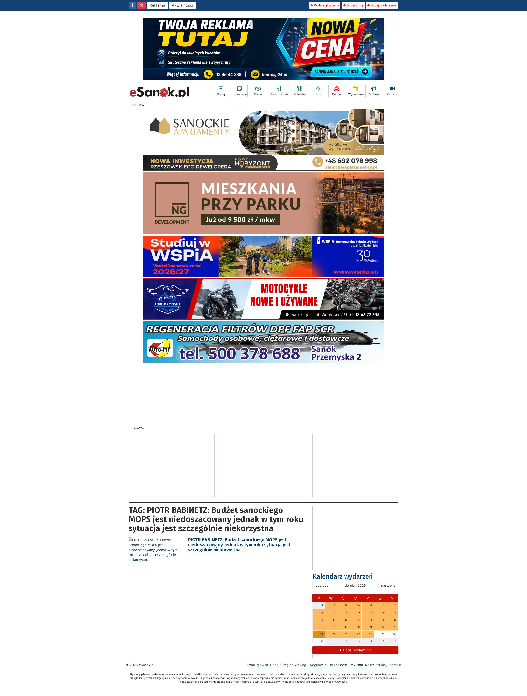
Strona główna (256, 665)
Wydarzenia (355, 94)
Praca (258, 94)
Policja (336, 94)
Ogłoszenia (239, 94)
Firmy (318, 94)
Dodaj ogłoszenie (326, 5)
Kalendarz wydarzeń (342, 576)
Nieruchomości (279, 94)
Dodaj (221, 94)
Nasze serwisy (376, 665)
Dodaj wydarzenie (383, 5)
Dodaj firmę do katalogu (289, 665)
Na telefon (300, 94)
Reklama (157, 5)
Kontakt (395, 665)
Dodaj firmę (354, 5)
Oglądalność (338, 665)
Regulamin (318, 665)
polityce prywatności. (334, 681)
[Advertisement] (263, 393)
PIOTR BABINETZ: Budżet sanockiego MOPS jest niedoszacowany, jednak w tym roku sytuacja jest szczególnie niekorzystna (239, 544)
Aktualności (182, 5)
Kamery (392, 94)
